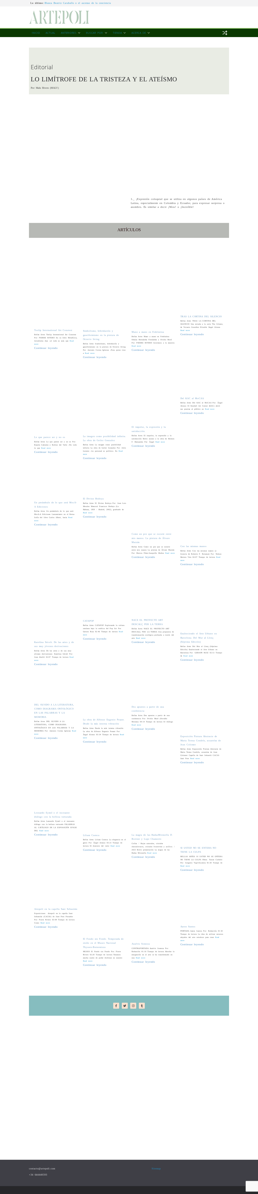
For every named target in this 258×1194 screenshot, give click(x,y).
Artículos (129, 229)
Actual (50, 32)
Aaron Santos (188, 926)
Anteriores (69, 32)
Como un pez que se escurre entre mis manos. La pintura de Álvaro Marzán (151, 538)
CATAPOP (88, 621)
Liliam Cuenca (91, 835)
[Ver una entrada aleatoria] (225, 33)
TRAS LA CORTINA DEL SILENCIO (201, 316)
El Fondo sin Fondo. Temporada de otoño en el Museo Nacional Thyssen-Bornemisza (103, 943)
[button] (78, 32)
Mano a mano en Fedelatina (148, 332)
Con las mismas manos (193, 546)
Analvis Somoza (141, 943)
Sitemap (156, 1168)
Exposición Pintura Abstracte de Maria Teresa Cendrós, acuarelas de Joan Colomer (200, 740)
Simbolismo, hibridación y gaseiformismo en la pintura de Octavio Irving (101, 335)
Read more (89, 353)
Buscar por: (94, 32)
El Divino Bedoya (93, 498)
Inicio (36, 32)
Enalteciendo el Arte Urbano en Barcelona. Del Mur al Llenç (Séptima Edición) (198, 637)
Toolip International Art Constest (53, 330)
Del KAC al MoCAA (192, 398)
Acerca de (138, 32)
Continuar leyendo (46, 348)
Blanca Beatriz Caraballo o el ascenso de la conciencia (78, 3)
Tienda (117, 32)
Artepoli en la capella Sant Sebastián (55, 909)
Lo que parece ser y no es (49, 437)
